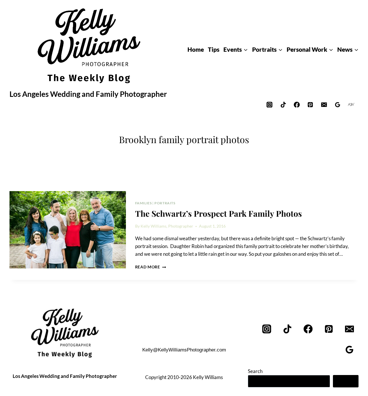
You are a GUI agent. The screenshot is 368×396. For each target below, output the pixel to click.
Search (255, 371)
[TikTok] (283, 104)
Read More (150, 267)
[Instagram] (269, 104)
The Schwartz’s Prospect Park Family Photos (218, 213)
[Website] (351, 104)
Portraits (164, 203)
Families (143, 203)
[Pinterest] (310, 104)
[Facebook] (297, 104)
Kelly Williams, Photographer (167, 226)
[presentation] (67, 230)
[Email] (324, 104)
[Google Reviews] (338, 104)
